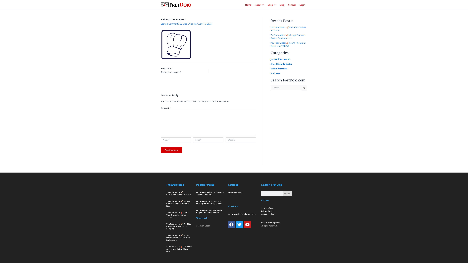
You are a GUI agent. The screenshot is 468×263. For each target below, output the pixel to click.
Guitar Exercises (279, 68)
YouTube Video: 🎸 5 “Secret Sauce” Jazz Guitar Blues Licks (179, 249)
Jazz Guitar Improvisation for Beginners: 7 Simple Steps (209, 211)
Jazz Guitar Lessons (280, 59)
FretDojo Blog (175, 184)
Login (302, 4)
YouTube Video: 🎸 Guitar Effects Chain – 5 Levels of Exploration (178, 237)
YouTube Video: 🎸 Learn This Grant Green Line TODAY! (177, 214)
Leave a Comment (169, 23)
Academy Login (203, 226)
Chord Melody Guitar (281, 64)
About (258, 4)
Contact (292, 4)
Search (287, 193)
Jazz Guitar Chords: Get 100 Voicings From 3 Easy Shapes (209, 202)
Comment (165, 108)
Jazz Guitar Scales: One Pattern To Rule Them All (210, 193)
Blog (282, 4)
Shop (270, 4)
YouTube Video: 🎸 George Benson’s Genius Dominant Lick (178, 203)
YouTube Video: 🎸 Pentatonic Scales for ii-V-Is (178, 193)
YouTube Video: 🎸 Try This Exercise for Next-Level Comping (178, 226)
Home (248, 4)
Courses (233, 184)
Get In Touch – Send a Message (242, 214)
